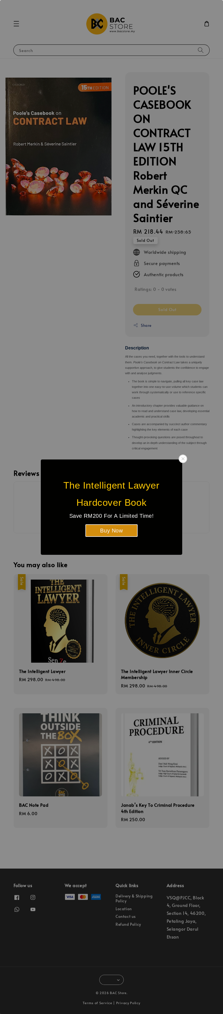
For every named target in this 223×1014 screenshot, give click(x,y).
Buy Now (111, 531)
